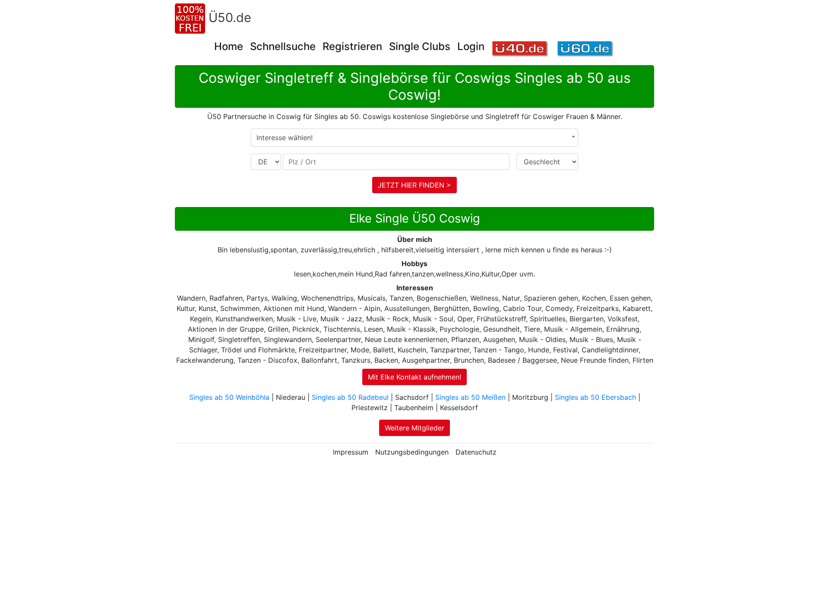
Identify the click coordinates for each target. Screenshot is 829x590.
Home (228, 46)
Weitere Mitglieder (414, 428)
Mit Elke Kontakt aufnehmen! (414, 377)
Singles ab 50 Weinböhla (229, 397)
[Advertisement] (414, 525)
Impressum (350, 452)
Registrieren (352, 46)
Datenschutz (476, 452)
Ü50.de (230, 17)
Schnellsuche (283, 46)
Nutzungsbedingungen (412, 452)
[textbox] (414, 137)
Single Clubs (419, 46)
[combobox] (414, 138)
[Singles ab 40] (520, 49)
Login (470, 46)
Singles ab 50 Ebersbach (595, 397)
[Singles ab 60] (585, 49)
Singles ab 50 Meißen (470, 397)
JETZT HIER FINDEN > (414, 185)
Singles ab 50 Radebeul (350, 397)
